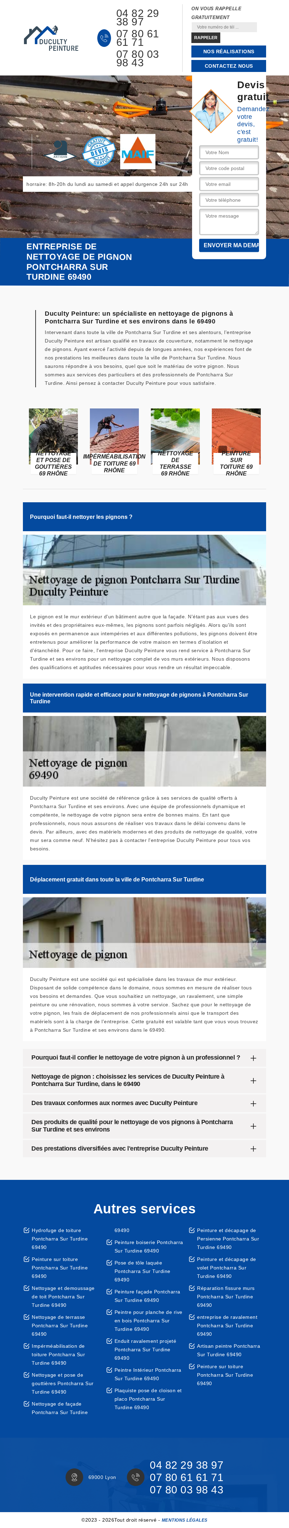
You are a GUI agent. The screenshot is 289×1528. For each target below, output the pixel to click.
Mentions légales (185, 1520)
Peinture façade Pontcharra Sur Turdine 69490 (147, 1296)
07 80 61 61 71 (137, 38)
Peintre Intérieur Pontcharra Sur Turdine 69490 (148, 1374)
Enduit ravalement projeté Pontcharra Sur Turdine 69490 (146, 1349)
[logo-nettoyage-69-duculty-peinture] (51, 38)
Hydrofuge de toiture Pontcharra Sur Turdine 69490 (60, 1238)
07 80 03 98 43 (137, 58)
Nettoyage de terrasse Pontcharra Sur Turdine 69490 (60, 1325)
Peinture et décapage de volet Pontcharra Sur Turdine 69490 (226, 1267)
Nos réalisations (228, 51)
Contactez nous (229, 66)
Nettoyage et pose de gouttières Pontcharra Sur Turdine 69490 (63, 1383)
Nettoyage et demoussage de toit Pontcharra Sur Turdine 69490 (63, 1296)
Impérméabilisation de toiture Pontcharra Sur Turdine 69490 (58, 1354)
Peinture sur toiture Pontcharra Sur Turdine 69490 (60, 1267)
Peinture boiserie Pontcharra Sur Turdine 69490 (149, 1246)
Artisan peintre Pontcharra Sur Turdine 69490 (228, 1350)
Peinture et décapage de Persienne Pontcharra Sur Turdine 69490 (228, 1238)
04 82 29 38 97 (137, 17)
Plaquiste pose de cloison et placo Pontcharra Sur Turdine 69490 (148, 1399)
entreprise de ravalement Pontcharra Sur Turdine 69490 (227, 1325)
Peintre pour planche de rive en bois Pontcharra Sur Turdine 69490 (149, 1320)
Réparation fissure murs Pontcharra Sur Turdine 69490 (226, 1296)
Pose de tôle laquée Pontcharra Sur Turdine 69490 (143, 1271)
